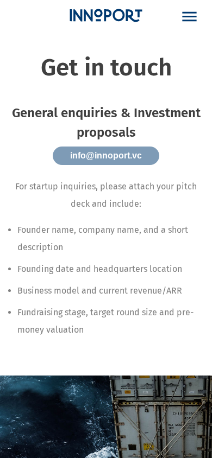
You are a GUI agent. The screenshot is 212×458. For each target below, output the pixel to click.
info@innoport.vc (106, 155)
